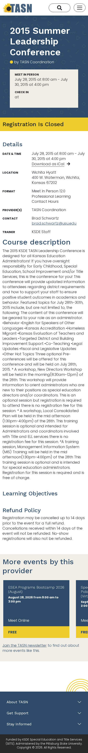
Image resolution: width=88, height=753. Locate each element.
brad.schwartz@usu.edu (54, 223)
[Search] (59, 7)
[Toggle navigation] (80, 7)
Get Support (17, 713)
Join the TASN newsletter (24, 645)
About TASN (17, 702)
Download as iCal (48, 163)
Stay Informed (19, 724)
